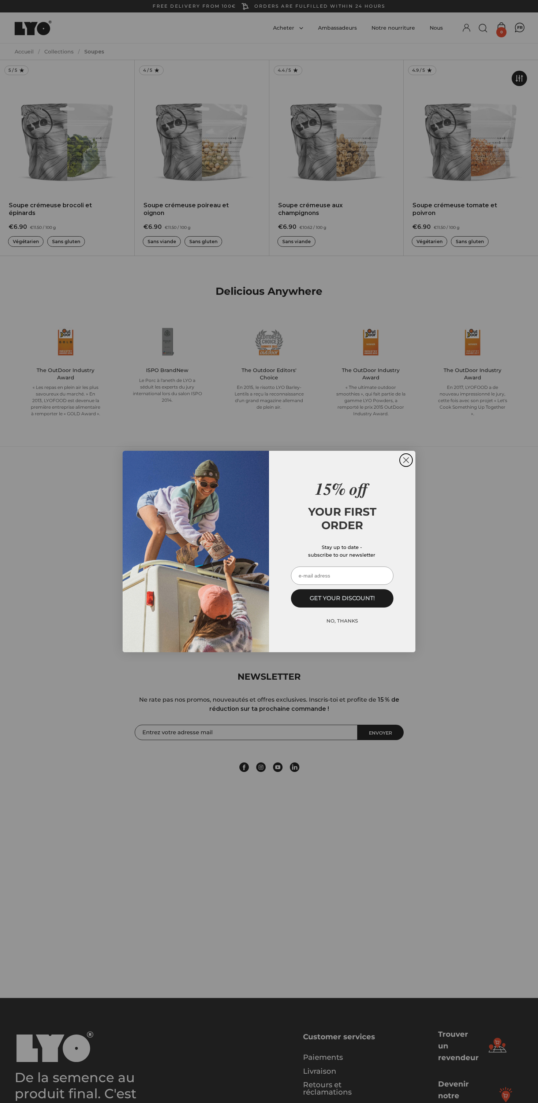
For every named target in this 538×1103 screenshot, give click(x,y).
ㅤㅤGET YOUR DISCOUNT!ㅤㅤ (342, 598)
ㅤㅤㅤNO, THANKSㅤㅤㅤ (342, 621)
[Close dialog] (406, 460)
